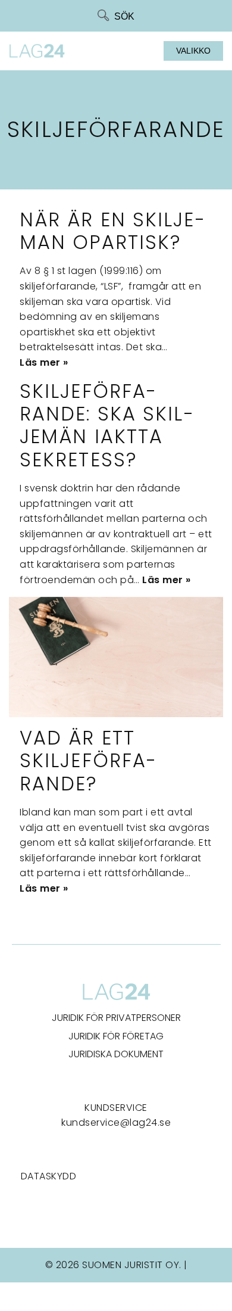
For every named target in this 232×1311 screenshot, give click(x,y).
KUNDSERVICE (116, 1107)
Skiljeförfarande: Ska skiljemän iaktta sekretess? (106, 425)
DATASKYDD (49, 1176)
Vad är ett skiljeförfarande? (88, 760)
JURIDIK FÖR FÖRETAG (116, 1036)
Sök (124, 16)
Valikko (193, 50)
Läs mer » (44, 362)
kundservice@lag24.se (116, 1122)
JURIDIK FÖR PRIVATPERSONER (116, 1017)
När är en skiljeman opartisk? (112, 231)
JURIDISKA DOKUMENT (116, 1054)
